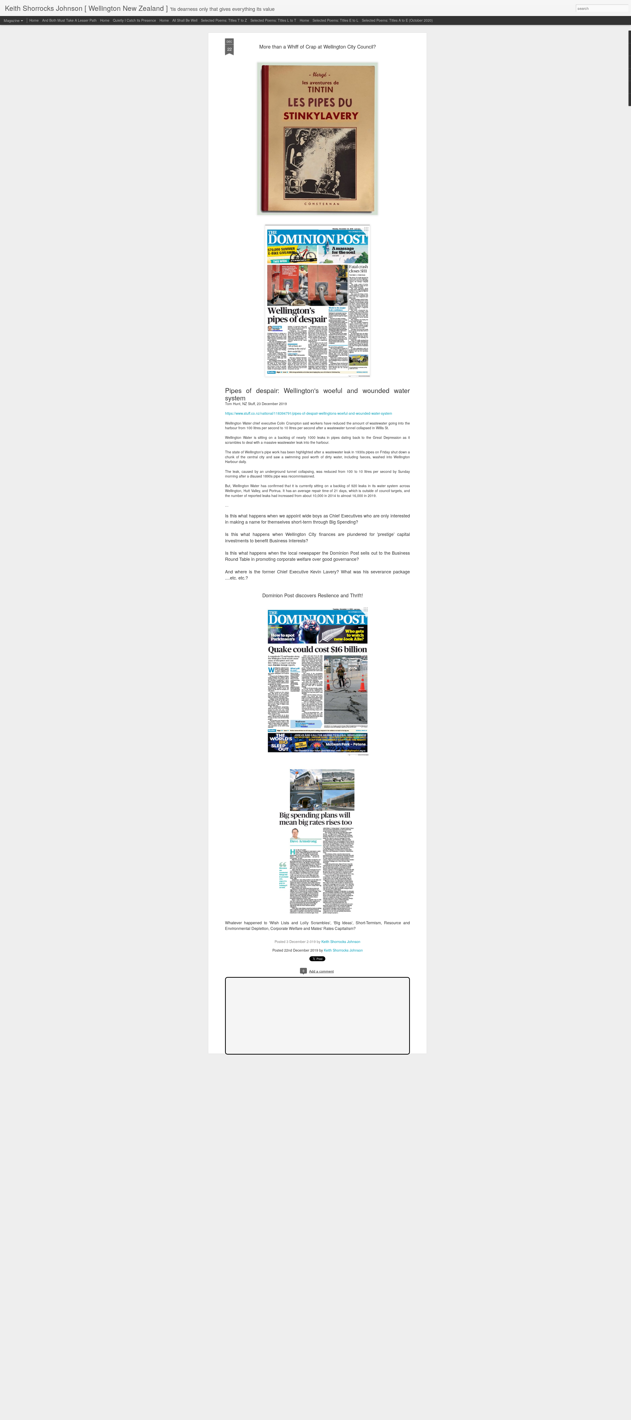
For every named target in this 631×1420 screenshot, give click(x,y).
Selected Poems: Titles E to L (335, 20)
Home (34, 20)
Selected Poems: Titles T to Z (224, 20)
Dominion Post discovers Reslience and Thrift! (312, 595)
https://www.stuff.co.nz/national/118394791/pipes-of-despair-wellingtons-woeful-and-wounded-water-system (308, 413)
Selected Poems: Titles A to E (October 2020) (397, 20)
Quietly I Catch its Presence (134, 20)
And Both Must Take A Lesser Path (69, 20)
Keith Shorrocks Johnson (340, 941)
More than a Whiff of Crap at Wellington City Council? (317, 46)
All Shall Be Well (184, 20)
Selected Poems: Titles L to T (273, 20)
